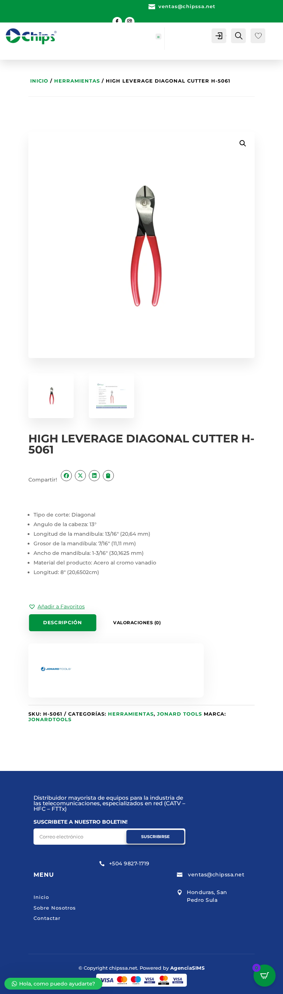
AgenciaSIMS (187, 968)
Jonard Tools (179, 714)
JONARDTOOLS (49, 719)
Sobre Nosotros (55, 908)
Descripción (62, 622)
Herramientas (77, 81)
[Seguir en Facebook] (117, 22)
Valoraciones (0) (137, 622)
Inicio (39, 81)
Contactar (47, 918)
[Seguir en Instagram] (129, 22)
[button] (56, 606)
